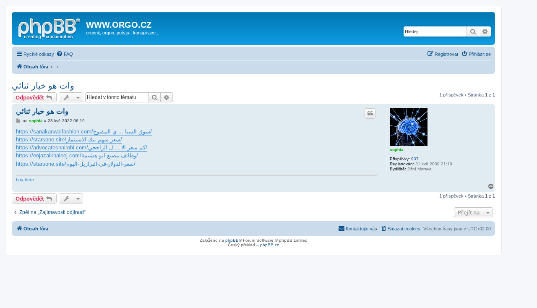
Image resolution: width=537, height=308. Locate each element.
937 (415, 159)
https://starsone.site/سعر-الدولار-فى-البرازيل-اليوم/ (76, 164)
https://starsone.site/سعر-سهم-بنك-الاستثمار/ (69, 139)
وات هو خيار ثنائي (43, 85)
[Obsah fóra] (50, 27)
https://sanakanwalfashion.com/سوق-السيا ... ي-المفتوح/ (84, 131)
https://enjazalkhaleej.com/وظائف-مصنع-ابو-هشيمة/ (77, 155)
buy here (25, 179)
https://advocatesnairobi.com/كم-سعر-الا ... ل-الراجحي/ (81, 147)
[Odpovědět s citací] (370, 113)
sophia (397, 149)
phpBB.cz (269, 245)
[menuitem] (64, 54)
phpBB (232, 240)
